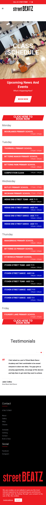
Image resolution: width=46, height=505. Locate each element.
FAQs (4, 421)
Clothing (5, 433)
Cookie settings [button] (8, 500)
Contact (4, 436)
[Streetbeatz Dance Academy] (23, 8)
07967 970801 (23, 2)
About (4, 415)
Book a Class (6, 439)
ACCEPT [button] (18, 500)
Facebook (5, 451)
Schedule (5, 430)
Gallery (4, 418)
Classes (4, 424)
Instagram (5, 454)
